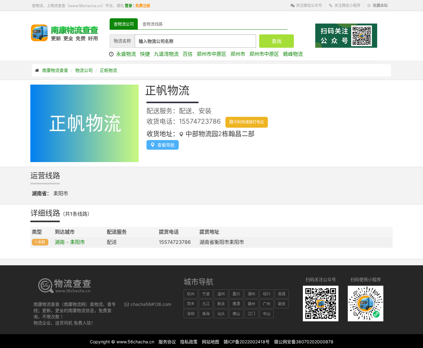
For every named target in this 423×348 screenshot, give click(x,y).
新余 (221, 304)
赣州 (251, 304)
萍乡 (190, 304)
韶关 (282, 304)
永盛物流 (126, 54)
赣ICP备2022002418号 (247, 341)
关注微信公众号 (308, 5)
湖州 (251, 294)
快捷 (145, 54)
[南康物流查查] (64, 32)
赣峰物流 (293, 54)
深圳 (190, 313)
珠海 (206, 313)
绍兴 (266, 294)
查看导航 (165, 145)
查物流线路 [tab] (152, 23)
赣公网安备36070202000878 (304, 341)
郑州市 (237, 54)
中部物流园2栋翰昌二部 (219, 134)
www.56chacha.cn (135, 341)
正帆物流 (108, 70)
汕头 (221, 313)
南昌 (282, 294)
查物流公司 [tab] (124, 23)
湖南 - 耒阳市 (70, 242)
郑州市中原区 (211, 54)
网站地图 (210, 341)
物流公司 (84, 70)
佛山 (236, 313)
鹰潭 (236, 304)
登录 (128, 5)
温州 (221, 294)
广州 (266, 304)
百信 (188, 54)
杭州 (190, 294)
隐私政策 (189, 341)
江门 (251, 313)
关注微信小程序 (347, 5)
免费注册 (142, 5)
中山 (266, 313)
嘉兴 (236, 294)
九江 (206, 304)
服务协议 (167, 341)
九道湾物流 (166, 54)
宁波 (206, 294)
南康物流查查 (55, 70)
